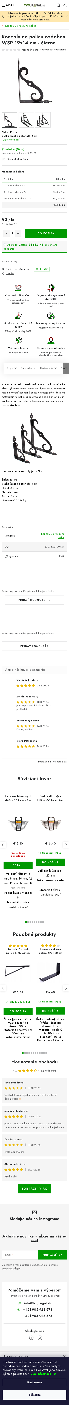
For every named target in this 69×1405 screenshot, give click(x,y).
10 (44, 1053)
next (66, 845)
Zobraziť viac (34, 1189)
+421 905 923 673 (37, 1309)
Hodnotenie (46, 368)
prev (3, 845)
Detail (18, 865)
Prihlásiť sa (52, 1255)
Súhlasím (35, 1395)
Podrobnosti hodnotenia (53, 49)
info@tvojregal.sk (37, 1303)
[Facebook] (31, 1338)
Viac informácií (11, 139)
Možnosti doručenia (17, 159)
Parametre (26, 368)
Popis (10, 368)
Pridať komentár (34, 646)
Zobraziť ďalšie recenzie (51, 761)
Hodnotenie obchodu (34, 1061)
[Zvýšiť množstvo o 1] (18, 233)
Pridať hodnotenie (34, 600)
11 (46, 1053)
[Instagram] (40, 1338)
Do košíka (46, 233)
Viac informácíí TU (43, 1374)
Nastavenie (34, 1382)
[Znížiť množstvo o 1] (6, 233)
